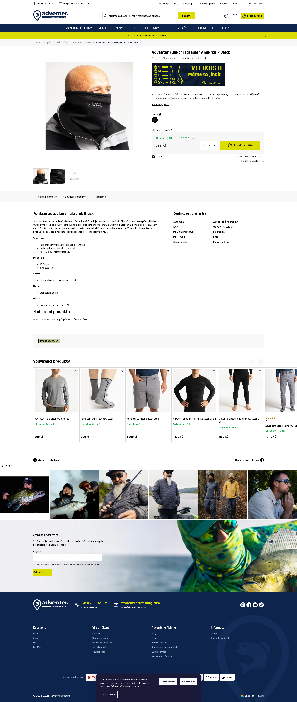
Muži (216, 237)
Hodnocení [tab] (100, 196)
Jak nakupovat (99, 647)
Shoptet (249, 695)
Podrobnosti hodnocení (193, 58)
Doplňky (37, 647)
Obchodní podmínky (220, 638)
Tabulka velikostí (160, 642)
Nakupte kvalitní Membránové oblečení (147, 35)
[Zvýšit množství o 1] (214, 145)
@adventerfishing (48, 460)
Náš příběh (164, 3)
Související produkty (75, 196)
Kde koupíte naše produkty (165, 647)
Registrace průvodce (162, 656)
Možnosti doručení (162, 130)
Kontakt (224, 3)
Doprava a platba (207, 3)
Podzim (217, 242)
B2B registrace (159, 651)
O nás (154, 638)
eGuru (261, 695)
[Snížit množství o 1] (209, 145)
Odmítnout (168, 681)
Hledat (186, 16)
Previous (252, 362)
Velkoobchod (98, 651)
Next (261, 362)
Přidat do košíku (243, 145)
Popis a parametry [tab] (46, 196)
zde (137, 686)
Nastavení (109, 694)
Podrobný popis (160, 104)
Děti (35, 642)
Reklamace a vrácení (102, 642)
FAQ (176, 3)
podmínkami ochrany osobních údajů (81, 564)
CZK (246, 3)
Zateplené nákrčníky (225, 221)
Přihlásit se (42, 572)
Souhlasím (188, 681)
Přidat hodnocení (49, 341)
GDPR (214, 633)
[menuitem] (79, 28)
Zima (226, 242)
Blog (235, 3)
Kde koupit (188, 3)
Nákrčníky (219, 232)
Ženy (35, 638)
